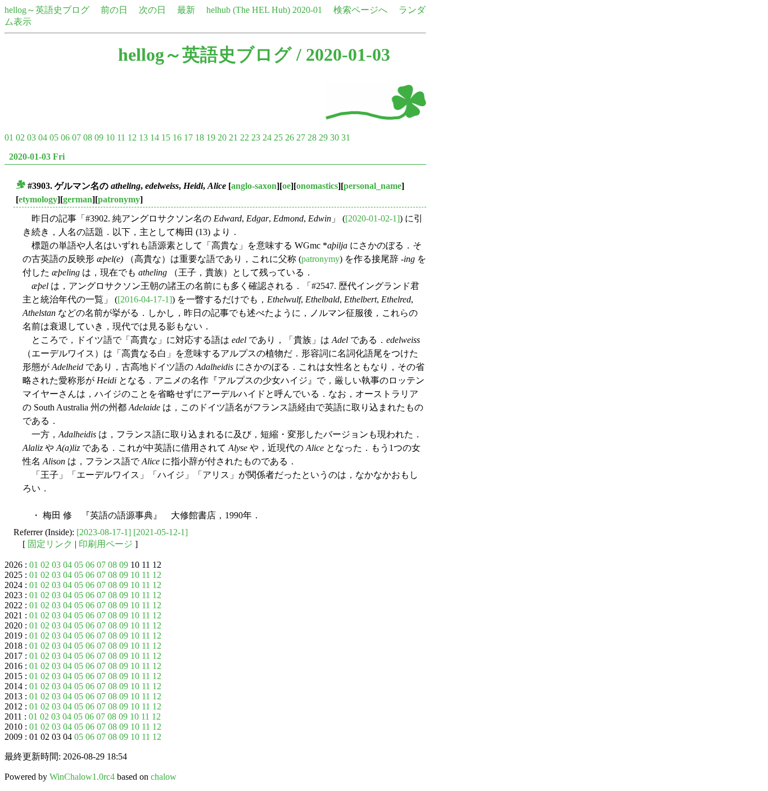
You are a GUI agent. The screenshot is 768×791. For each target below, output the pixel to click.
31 (345, 137)
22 (244, 137)
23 (255, 137)
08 (87, 137)
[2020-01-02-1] (372, 218)
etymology (38, 199)
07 (76, 137)
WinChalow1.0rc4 (82, 776)
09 (98, 137)
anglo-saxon (254, 186)
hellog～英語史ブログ (46, 10)
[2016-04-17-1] (145, 299)
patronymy (119, 199)
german (77, 199)
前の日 (114, 10)
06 (65, 137)
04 (42, 137)
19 (210, 137)
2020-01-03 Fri (37, 156)
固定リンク (50, 544)
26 (289, 137)
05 (53, 137)
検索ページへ (360, 10)
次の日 (152, 10)
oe (286, 186)
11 (121, 137)
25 (278, 137)
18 (199, 137)
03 (31, 137)
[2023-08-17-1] (103, 532)
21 (233, 137)
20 (222, 137)
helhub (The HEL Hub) (248, 10)
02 (20, 137)
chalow (164, 776)
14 (154, 137)
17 (188, 137)
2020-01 (307, 10)
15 (165, 137)
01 (8, 137)
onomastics (317, 186)
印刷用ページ (106, 544)
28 (312, 137)
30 (334, 137)
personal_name (372, 186)
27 (300, 137)
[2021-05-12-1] (160, 532)
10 (110, 137)
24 (267, 137)
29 (323, 137)
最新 (186, 10)
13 (143, 137)
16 (177, 137)
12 (132, 137)
